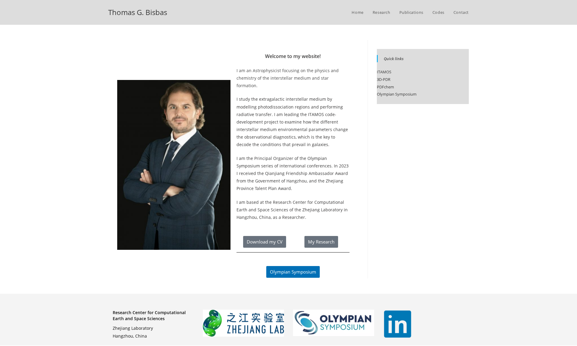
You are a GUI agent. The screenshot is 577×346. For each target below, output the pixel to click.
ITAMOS (316, 114)
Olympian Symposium (397, 94)
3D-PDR (383, 79)
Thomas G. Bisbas (137, 12)
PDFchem (385, 87)
